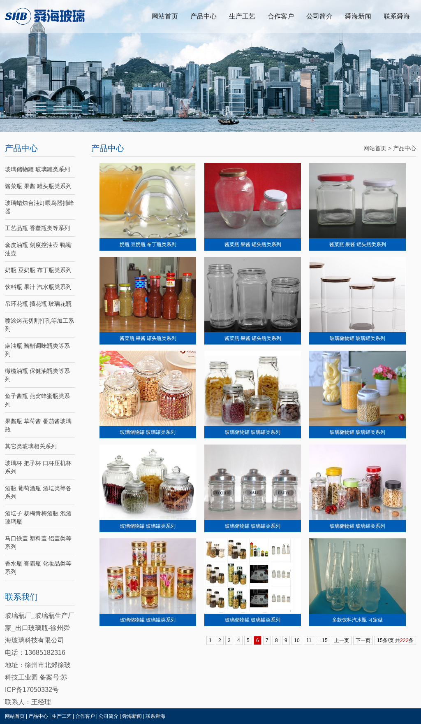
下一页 (363, 640)
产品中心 (203, 16)
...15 (323, 640)
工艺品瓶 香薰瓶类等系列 (37, 228)
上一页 (341, 640)
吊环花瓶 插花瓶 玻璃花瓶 (38, 303)
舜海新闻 (358, 16)
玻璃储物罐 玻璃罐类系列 (37, 169)
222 (404, 640)
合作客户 (281, 16)
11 (309, 640)
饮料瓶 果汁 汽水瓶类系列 (38, 287)
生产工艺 (242, 16)
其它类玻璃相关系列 (31, 446)
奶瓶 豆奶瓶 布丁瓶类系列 (38, 270)
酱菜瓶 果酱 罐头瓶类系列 (38, 186)
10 (297, 640)
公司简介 (319, 16)
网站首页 (165, 16)
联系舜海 (397, 16)
